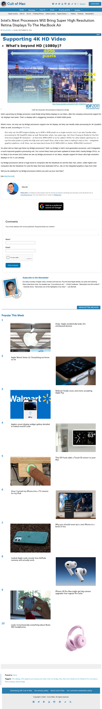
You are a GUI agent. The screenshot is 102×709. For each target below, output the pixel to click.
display (17, 679)
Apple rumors (13, 13)
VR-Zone (25, 128)
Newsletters (89, 13)
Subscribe (95, 4)
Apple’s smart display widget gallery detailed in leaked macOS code (30, 425)
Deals (52, 9)
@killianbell (57, 195)
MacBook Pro (85, 679)
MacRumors (9, 176)
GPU (22, 679)
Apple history (61, 13)
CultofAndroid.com (26, 195)
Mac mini (66, 679)
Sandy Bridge (20, 682)
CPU (13, 679)
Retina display (10, 682)
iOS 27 (22, 13)
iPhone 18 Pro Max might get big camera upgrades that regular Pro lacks (73, 592)
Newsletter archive (88, 307)
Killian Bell (7, 30)
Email (8, 247)
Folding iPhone (38, 13)
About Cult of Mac (57, 691)
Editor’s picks (50, 13)
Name (8, 239)
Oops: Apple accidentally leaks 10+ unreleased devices (70, 325)
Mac (60, 679)
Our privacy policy (41, 691)
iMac (44, 679)
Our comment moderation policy (79, 691)
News (22, 9)
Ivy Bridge (54, 679)
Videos (73, 13)
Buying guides (64, 9)
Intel (48, 679)
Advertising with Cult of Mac (21, 691)
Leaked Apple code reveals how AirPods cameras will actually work (28, 559)
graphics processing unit (33, 679)
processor (93, 679)
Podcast (80, 13)
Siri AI (29, 13)
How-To (43, 9)
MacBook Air (74, 679)
